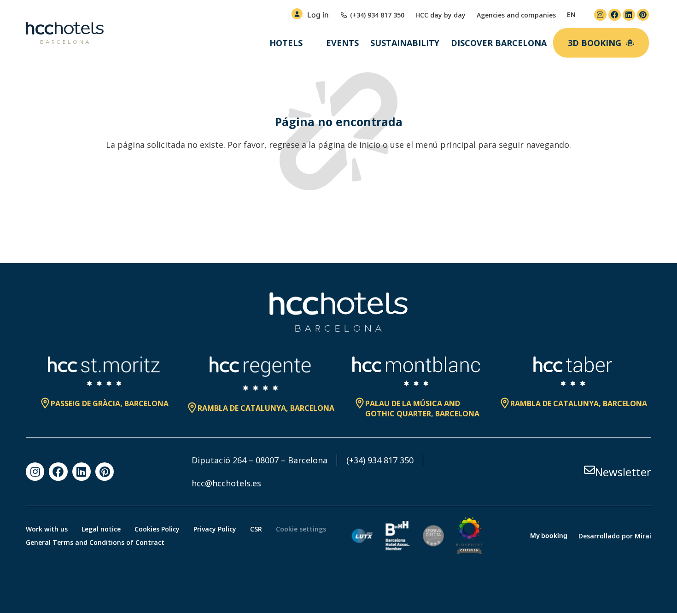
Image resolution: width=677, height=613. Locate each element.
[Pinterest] (643, 15)
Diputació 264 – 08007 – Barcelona (259, 460)
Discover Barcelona (499, 42)
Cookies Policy (157, 529)
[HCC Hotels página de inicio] (65, 33)
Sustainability (404, 42)
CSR (256, 529)
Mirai (643, 535)
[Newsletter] (589, 469)
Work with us (47, 529)
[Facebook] (614, 15)
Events (342, 42)
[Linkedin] (629, 15)
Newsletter (623, 471)
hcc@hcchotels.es (226, 483)
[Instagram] (600, 15)
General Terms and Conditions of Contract (95, 542)
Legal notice (101, 529)
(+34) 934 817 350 (380, 460)
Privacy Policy (214, 529)
